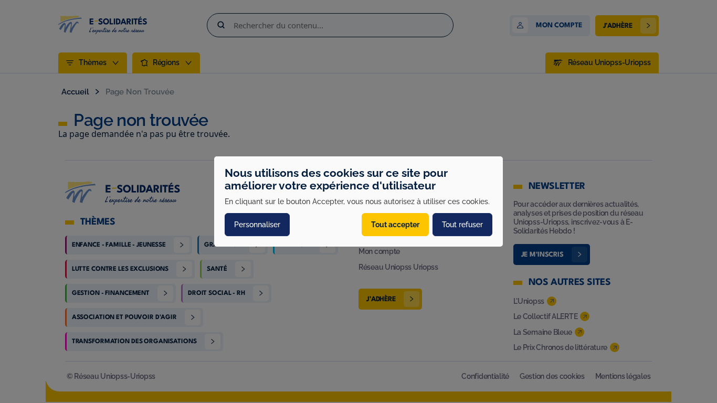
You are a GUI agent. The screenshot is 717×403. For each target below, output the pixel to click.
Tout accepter (395, 224)
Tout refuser (462, 224)
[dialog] (358, 201)
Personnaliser (257, 224)
